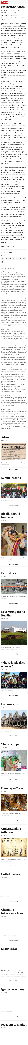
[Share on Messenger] (9, 258)
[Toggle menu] (25, 2)
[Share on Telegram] (20, 258)
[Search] (22, 2)
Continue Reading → (14, 469)
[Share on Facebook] (6, 258)
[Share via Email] (2, 261)
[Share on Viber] (24, 258)
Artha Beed (4, 15)
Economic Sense (13, 15)
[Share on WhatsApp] (17, 258)
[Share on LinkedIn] (13, 258)
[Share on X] (2, 258)
